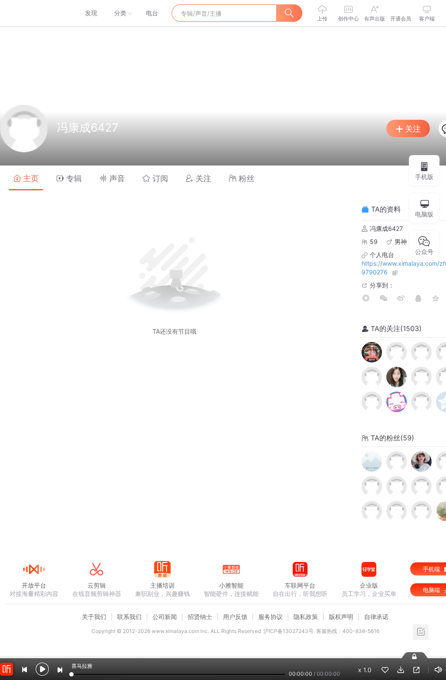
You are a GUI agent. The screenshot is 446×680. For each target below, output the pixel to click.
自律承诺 (376, 616)
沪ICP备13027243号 (289, 631)
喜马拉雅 (33, 13)
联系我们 (129, 616)
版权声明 (341, 616)
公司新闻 (164, 616)
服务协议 (270, 616)
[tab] (26, 178)
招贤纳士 (200, 616)
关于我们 (94, 616)
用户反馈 (235, 616)
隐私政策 (306, 616)
